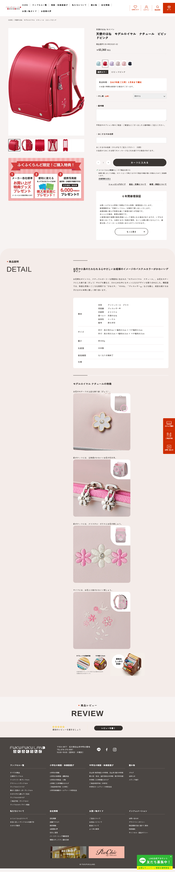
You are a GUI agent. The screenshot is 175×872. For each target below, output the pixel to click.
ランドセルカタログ (17, 797)
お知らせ (132, 776)
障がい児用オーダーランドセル (21, 790)
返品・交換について (137, 184)
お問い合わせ (134, 818)
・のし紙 (103, 96)
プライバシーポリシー (137, 822)
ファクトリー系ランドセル (19, 780)
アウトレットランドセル (19, 783)
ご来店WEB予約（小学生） (59, 787)
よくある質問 (94, 829)
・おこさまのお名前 (104, 134)
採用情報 (53, 825)
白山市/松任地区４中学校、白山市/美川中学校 (106, 772)
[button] (157, 8)
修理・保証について (158, 184)
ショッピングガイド (117, 184)
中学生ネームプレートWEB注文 (100, 787)
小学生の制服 (54, 772)
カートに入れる (140, 162)
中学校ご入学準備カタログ (99, 780)
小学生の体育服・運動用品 (59, 776)
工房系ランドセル (16, 776)
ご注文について (95, 818)
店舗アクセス (54, 822)
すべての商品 (15, 772)
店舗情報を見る (105, 178)
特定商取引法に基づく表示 (138, 825)
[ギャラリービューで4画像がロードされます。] (53, 145)
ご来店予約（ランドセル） (19, 801)
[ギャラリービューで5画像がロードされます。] (65, 145)
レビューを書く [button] (108, 728)
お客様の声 (54, 829)
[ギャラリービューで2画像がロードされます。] (27, 145)
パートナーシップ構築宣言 (59, 836)
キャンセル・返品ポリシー (138, 832)
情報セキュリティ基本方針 (59, 840)
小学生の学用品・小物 (58, 780)
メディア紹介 (134, 780)
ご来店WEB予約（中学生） (99, 783)
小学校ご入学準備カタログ (59, 783)
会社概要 (53, 818)
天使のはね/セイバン (105, 29)
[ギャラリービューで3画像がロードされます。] (40, 145)
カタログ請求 (15, 825)
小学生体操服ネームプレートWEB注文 (63, 790)
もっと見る (131, 231)
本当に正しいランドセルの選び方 (22, 822)
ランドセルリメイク (17, 787)
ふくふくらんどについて (19, 818)
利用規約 (132, 829)
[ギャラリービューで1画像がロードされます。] (14, 145)
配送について (94, 825)
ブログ (131, 772)
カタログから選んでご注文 (19, 794)
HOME (10, 20)
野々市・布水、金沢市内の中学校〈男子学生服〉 (107, 776)
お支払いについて (95, 822)
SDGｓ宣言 (54, 832)
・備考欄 (100, 106)
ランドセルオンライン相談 (19, 804)
